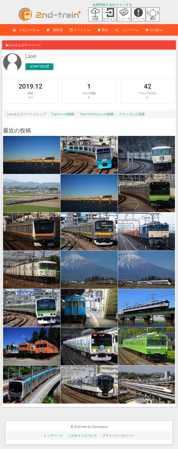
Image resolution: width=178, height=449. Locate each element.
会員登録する (102, 4)
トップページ (53, 435)
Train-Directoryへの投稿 (96, 114)
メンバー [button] (126, 30)
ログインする (122, 4)
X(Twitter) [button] (38, 66)
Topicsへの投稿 (62, 114)
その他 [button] (153, 30)
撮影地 (56, 30)
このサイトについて (82, 435)
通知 (104, 30)
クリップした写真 (132, 114)
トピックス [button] (25, 30)
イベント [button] (79, 30)
